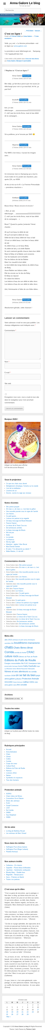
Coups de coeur (11, 763)
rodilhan (26, 682)
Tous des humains (12, 780)
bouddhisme (20, 642)
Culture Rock (10, 766)
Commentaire (10, 330)
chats (9, 647)
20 (17, 1012)
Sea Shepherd (11, 815)
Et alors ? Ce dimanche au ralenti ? (18, 549)
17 (38, 1010)
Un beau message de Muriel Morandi (19, 521)
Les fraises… (10, 514)
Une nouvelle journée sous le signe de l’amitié (22, 511)
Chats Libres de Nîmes (14, 796)
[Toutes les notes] (14, 729)
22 (27, 1012)
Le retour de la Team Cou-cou (16, 525)
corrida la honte (20, 652)
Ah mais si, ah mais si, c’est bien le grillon (21, 509)
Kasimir (20, 666)
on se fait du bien (26, 675)
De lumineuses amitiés (14, 528)
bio (12, 643)
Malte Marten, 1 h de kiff (14, 551)
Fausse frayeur (11, 523)
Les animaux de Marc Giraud (16, 833)
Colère (8, 759)
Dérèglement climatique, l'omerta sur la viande (22, 486)
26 (12, 1014)
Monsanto (31, 669)
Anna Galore (27, 36)
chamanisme (33, 643)
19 (12, 1012)
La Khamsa (10, 539)
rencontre (9, 682)
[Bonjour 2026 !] (23, 463)
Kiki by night (10, 542)
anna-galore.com (20, 46)
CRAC (31, 652)
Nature (8, 775)
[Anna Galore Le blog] (22, 19)
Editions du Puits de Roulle (27, 657)
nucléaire (8, 675)
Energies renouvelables (13, 663)
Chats (8, 754)
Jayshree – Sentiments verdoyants (18, 870)
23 (33, 1012)
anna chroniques (29, 640)
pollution (18, 679)
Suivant (38, 31)
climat (30, 647)
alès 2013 (8, 640)
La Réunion (8, 668)
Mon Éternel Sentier (13, 546)
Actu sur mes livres (32, 59)
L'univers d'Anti (11, 773)
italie (39, 663)
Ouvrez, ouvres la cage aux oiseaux (18, 493)
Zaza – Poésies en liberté (15, 877)
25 (7, 1014)
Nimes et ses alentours (16, 671)
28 (22, 1014)
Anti (7, 588)
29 (27, 1014)
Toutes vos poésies (13, 879)
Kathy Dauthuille (29, 666)
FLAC (26, 663)
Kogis (38, 666)
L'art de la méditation (13, 488)
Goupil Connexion (12, 805)
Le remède (9, 537)
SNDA (8, 817)
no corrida (32, 672)
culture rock (11, 656)
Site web (8, 383)
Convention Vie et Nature (15, 798)
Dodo (8, 535)
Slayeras (15, 145)
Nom (7, 362)
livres (14, 669)
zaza (14, 685)
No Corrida (9, 810)
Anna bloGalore (11, 752)
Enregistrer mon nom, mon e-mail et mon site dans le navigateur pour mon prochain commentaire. (22, 399)
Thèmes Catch (31, 1029)
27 (17, 1014)
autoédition (8, 643)
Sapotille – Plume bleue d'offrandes (18, 868)
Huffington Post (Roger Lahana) (17, 849)
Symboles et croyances (14, 778)
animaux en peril (17, 640)
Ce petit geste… (11, 516)
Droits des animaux (13, 801)
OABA (8, 812)
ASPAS (8, 794)
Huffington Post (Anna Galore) (16, 847)
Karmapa (15, 666)
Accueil (8, 749)
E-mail (7, 372)
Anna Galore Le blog (25, 3)
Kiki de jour (10, 532)
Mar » (8, 1017)
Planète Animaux (12, 852)
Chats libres (19, 647)
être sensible (22, 685)
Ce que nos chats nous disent (16, 483)
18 (7, 1012)
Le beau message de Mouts (15, 530)
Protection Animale (30, 679)
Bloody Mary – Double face (15, 872)
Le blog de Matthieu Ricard (15, 831)
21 (22, 1012)
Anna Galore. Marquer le (15, 61)
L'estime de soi (11, 491)
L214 (7, 808)
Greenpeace (33, 663)
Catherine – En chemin (14, 865)
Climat (8, 756)
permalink (27, 61)
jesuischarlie (8, 666)
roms (31, 682)
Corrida (9, 652)
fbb (22, 663)
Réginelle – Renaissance (14, 875)
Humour (9, 771)
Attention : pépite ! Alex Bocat (16, 544)
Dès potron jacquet (12, 507)
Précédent (28, 31)
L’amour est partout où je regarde (17, 518)
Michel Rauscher (22, 668)
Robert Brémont (17, 682)
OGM (13, 675)
